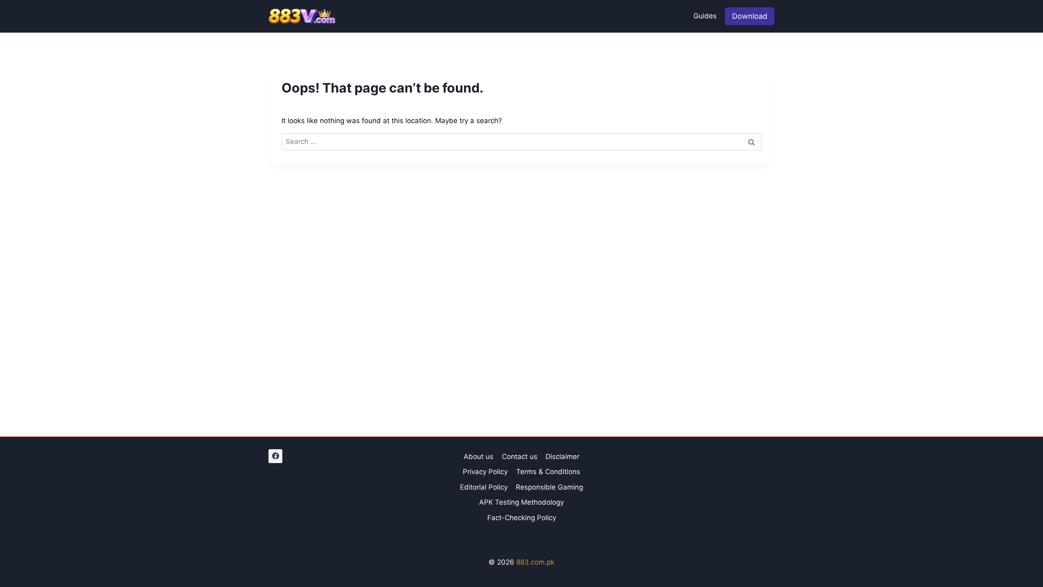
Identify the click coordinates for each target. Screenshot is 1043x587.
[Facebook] (275, 456)
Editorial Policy (484, 487)
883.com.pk (535, 562)
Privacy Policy (485, 472)
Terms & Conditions (548, 472)
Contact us (519, 456)
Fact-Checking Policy (521, 518)
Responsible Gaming (549, 487)
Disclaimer (562, 456)
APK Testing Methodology (521, 502)
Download (749, 16)
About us (478, 456)
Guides (705, 16)
